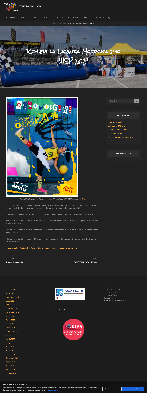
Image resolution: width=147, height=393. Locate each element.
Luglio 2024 (10, 301)
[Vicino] (145, 383)
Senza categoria (63, 24)
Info (59, 18)
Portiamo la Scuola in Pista (118, 133)
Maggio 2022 (11, 346)
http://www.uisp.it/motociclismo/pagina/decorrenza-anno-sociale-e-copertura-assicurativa (41, 248)
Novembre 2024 (12, 297)
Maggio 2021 (11, 365)
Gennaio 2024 (11, 308)
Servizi (87, 18)
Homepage (10, 18)
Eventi (46, 18)
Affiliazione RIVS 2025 (117, 126)
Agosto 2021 (11, 362)
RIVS (36, 18)
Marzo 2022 (10, 350)
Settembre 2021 (12, 358)
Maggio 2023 (11, 316)
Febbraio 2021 (11, 369)
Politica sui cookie (52, 390)
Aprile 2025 (10, 289)
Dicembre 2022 (12, 331)
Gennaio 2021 (11, 373)
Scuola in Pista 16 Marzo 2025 (120, 130)
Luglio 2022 (10, 339)
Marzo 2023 (10, 324)
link (83, 199)
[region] (73, 387)
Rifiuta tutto (112, 389)
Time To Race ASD (30, 6)
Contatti (100, 18)
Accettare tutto (133, 389)
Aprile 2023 (10, 320)
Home (55, 24)
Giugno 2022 (11, 343)
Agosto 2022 (11, 335)
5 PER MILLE (73, 18)
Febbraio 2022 (11, 354)
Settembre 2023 (12, 312)
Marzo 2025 (10, 293)
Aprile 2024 (10, 305)
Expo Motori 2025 (115, 122)
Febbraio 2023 (11, 327)
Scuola (24, 18)
